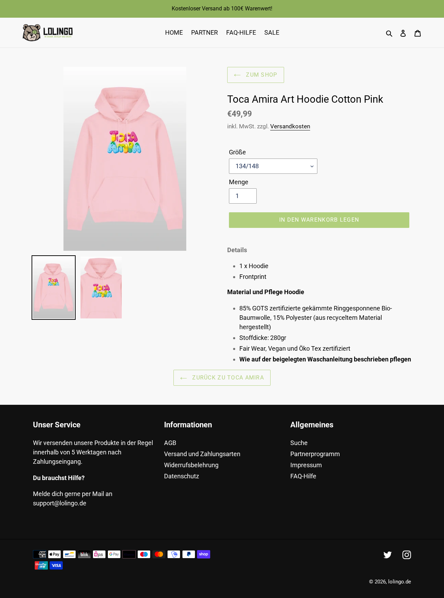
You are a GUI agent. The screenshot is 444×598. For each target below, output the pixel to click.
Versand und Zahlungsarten (202, 454)
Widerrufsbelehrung (191, 465)
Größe (237, 152)
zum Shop (261, 74)
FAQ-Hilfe (303, 476)
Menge (238, 182)
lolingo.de (399, 582)
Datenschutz (181, 476)
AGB (170, 442)
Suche (299, 442)
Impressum (306, 465)
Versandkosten (290, 126)
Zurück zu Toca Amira (227, 377)
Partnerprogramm (315, 454)
